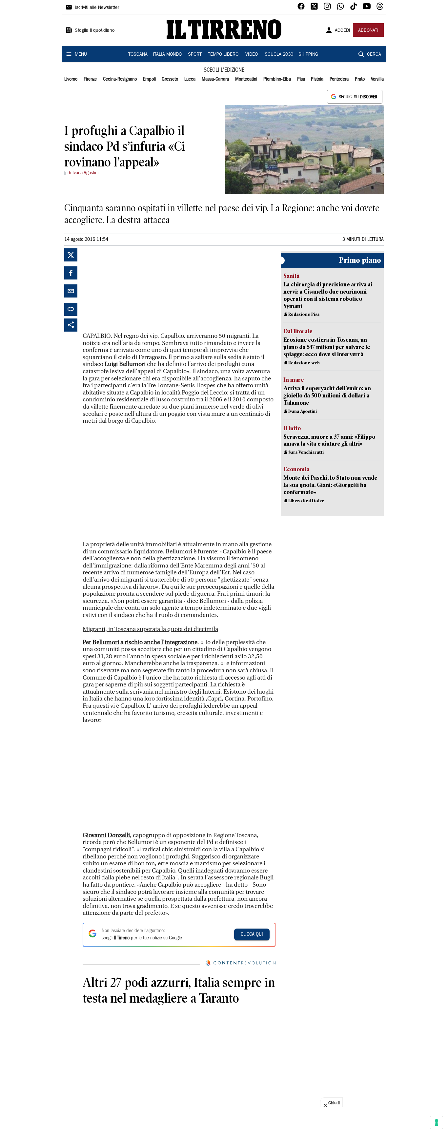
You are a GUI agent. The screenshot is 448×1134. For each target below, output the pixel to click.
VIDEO (251, 54)
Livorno (70, 79)
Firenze (90, 79)
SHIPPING (308, 54)
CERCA (374, 54)
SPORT (195, 54)
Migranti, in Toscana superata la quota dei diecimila (150, 629)
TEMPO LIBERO (223, 54)
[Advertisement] (132, 289)
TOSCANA (138, 54)
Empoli (149, 79)
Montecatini (246, 79)
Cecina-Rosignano (120, 79)
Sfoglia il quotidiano (95, 31)
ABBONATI (368, 31)
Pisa (301, 79)
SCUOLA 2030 (279, 54)
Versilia (377, 79)
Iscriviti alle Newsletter (97, 8)
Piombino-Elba (277, 79)
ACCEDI (342, 31)
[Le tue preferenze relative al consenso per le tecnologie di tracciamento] (436, 1122)
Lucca (189, 79)
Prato (360, 79)
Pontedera (339, 79)
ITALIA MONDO (167, 54)
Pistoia (317, 79)
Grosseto (170, 79)
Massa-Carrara (215, 79)
